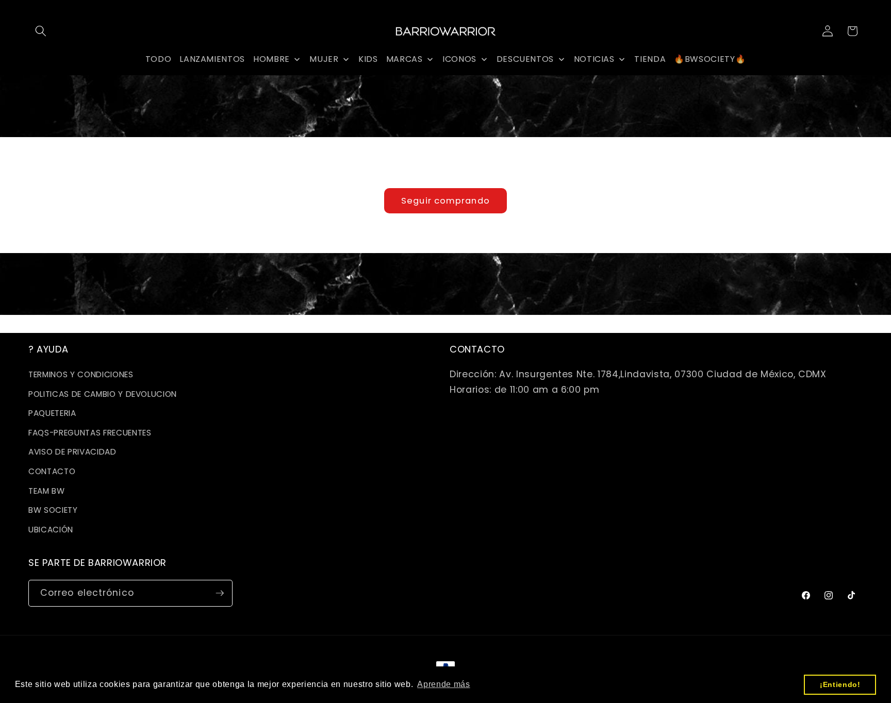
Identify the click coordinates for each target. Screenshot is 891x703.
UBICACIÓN (50, 529)
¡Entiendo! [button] (840, 684)
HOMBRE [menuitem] (271, 59)
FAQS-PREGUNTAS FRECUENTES (90, 432)
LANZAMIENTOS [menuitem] (212, 59)
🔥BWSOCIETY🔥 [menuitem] (710, 59)
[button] (40, 31)
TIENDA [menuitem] (650, 59)
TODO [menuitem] (158, 59)
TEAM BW (46, 491)
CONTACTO (51, 471)
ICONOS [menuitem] (459, 59)
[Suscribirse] (219, 593)
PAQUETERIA (52, 413)
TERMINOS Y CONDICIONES (81, 374)
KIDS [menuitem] (368, 59)
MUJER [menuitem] (323, 59)
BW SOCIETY (53, 510)
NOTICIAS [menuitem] (594, 59)
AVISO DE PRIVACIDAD (72, 451)
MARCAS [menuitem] (404, 59)
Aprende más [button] (443, 684)
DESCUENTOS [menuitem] (525, 59)
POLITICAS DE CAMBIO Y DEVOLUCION (102, 394)
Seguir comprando (445, 201)
